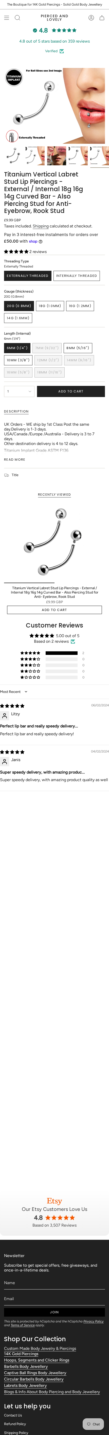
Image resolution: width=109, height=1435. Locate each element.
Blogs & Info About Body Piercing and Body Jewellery (52, 1391)
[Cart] (102, 17)
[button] (16, 251)
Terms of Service (23, 1325)
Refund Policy (15, 1424)
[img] (12, 706)
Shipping (41, 226)
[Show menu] (7, 17)
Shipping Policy (16, 1433)
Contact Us (13, 1415)
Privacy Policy (93, 1321)
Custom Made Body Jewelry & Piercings (40, 1348)
